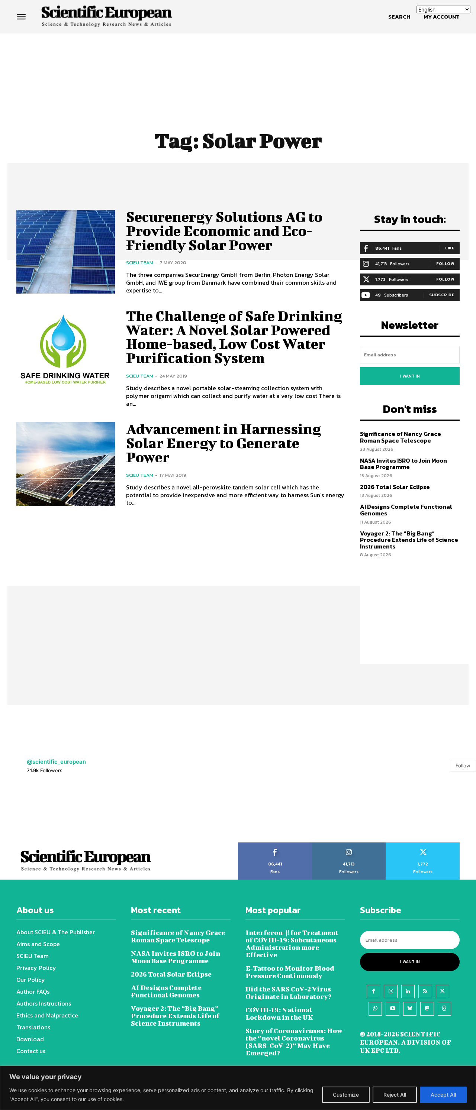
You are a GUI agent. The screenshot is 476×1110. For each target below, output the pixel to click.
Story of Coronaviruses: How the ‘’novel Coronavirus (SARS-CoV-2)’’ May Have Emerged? (293, 1042)
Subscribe (442, 295)
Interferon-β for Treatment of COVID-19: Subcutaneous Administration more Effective (291, 944)
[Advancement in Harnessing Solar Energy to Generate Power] (65, 464)
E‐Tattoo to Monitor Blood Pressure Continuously (289, 972)
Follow (445, 263)
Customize (346, 1094)
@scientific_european (56, 761)
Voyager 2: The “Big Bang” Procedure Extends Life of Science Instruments (409, 540)
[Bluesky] (409, 1008)
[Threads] (444, 1008)
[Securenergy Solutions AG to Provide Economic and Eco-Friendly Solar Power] (65, 252)
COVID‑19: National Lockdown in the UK (279, 1013)
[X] (442, 991)
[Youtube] (392, 1008)
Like (449, 248)
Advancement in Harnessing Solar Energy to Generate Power (223, 443)
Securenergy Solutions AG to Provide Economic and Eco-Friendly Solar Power (224, 230)
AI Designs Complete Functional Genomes (406, 510)
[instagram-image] (30, 812)
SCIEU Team (139, 262)
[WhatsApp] (375, 1008)
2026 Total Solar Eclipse (395, 486)
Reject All (394, 1094)
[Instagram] (390, 991)
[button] (399, 16)
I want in (410, 376)
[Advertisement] (238, 62)
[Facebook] (373, 991)
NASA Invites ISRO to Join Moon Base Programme (403, 464)
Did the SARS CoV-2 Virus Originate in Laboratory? (288, 992)
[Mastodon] (427, 1008)
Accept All (443, 1094)
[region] (238, 1088)
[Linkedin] (408, 991)
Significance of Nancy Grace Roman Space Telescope (400, 437)
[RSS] (425, 991)
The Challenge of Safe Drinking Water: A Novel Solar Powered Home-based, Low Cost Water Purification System (234, 337)
